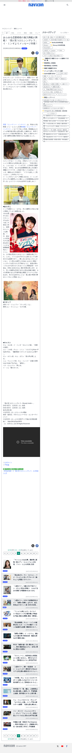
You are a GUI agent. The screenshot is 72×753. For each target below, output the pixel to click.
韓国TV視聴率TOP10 (50, 68)
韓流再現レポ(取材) (50, 63)
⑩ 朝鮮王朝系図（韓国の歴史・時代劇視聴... (56, 140)
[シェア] (37, 52)
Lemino (54, 50)
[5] (4, 553)
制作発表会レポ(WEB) (50, 65)
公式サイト (8, 462)
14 (31, 553)
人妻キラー (65, 84)
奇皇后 (51, 79)
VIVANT (46, 40)
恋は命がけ (47, 86)
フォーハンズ (62, 94)
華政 (56, 79)
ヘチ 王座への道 (62, 73)
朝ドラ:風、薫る (48, 37)
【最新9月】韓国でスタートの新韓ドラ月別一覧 (56, 59)
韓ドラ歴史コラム (49, 53)
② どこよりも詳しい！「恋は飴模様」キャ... (56, 119)
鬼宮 (45, 79)
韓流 (12, 33)
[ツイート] (32, 52)
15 (34, 553)
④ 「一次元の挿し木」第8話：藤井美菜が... (55, 124)
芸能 (31, 33)
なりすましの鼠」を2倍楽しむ (52, 92)
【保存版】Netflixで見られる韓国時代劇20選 (56, 103)
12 (24, 553)
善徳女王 (63, 79)
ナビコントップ (6, 28)
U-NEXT (46, 50)
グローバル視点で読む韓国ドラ (53, 55)
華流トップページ (49, 97)
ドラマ (19, 33)
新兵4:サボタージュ (49, 94)
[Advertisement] (36, 17)
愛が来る (46, 84)
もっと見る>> (50, 113)
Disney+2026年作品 (59, 45)
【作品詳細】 (7, 471)
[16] (36, 553)
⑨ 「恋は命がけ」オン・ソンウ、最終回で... (56, 138)
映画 (25, 33)
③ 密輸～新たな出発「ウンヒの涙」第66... (55, 122)
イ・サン (51, 76)
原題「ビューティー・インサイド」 (15, 124)
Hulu (61, 50)
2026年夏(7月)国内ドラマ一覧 (60, 40)
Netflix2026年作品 (57, 42)
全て (7, 33)
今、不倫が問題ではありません (53, 89)
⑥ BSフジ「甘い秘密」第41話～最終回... (56, 130)
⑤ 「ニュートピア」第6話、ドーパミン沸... (55, 127)
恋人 (45, 81)
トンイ (59, 76)
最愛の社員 (56, 86)
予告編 (7, 465)
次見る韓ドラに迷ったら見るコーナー (55, 100)
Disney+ (47, 45)
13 (27, 553)
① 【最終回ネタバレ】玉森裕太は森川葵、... (55, 116)
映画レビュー (47, 105)
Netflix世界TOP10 (49, 73)
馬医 (45, 76)
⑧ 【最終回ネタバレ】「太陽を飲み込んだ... (56, 135)
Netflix (46, 42)
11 (21, 553)
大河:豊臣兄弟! (60, 37)
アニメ (37, 33)
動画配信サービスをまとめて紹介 (53, 108)
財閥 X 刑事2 (55, 84)
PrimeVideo (48, 48)
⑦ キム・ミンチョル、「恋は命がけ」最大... (56, 132)
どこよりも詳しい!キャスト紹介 (53, 71)
